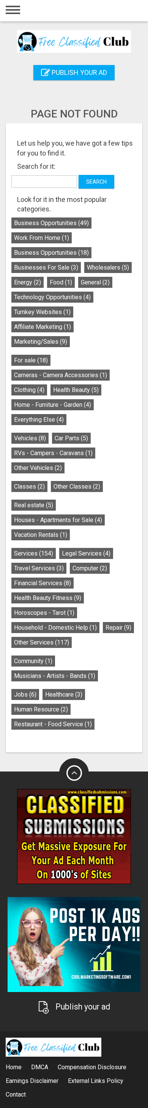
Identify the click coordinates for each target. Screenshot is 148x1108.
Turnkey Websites (42, 312)
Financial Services (42, 583)
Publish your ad (78, 72)
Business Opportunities (51, 223)
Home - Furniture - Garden (52, 404)
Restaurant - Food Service (53, 724)
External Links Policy (95, 1080)
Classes (29, 486)
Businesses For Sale (46, 267)
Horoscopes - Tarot (44, 612)
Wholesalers (108, 267)
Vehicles (30, 438)
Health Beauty (76, 390)
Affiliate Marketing (42, 326)
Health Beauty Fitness (47, 598)
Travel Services (39, 568)
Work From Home (41, 237)
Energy (27, 282)
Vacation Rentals (40, 534)
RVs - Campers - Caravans (53, 453)
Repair (118, 627)
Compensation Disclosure (92, 1067)
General (95, 282)
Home (14, 1067)
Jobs (25, 694)
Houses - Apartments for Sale (58, 520)
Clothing (29, 390)
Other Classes (77, 486)
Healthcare (63, 694)
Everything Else (39, 419)
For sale (31, 360)
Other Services (41, 642)
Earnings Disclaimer (32, 1080)
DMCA (39, 1067)
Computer (89, 568)
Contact (16, 1094)
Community (33, 661)
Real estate (33, 505)
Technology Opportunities (52, 297)
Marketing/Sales (40, 341)
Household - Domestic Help (55, 627)
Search (96, 182)
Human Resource (41, 709)
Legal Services (86, 553)
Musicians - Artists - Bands (54, 675)
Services (33, 553)
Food (61, 282)
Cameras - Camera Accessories (60, 375)
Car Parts (71, 438)
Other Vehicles (38, 467)
